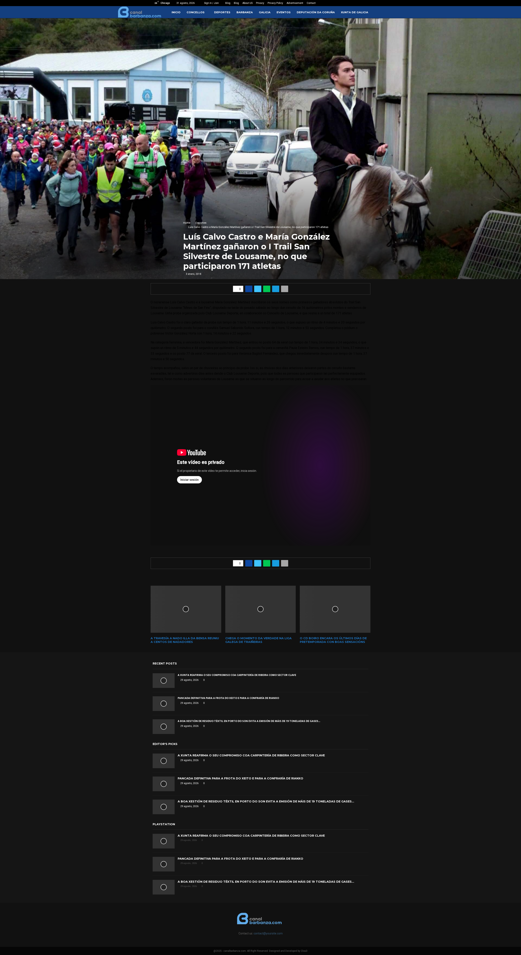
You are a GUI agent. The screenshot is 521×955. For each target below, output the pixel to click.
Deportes (222, 12)
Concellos (196, 12)
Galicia (264, 12)
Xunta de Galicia (354, 12)
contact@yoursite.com (268, 933)
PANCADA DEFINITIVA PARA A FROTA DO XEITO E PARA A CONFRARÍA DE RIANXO (228, 698)
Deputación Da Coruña (316, 12)
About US (247, 3)
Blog (227, 3)
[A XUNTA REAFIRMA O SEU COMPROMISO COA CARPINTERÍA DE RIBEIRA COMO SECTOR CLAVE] (164, 680)
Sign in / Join (211, 3)
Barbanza (244, 12)
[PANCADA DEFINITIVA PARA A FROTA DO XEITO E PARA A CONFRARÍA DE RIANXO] (164, 703)
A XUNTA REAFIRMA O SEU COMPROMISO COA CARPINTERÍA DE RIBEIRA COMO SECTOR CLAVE (237, 675)
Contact (311, 3)
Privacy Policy (275, 3)
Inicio (176, 12)
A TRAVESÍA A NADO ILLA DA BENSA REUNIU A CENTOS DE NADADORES (185, 640)
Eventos (284, 12)
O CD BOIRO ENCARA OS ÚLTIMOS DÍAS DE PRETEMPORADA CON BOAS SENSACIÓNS (333, 640)
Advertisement (295, 3)
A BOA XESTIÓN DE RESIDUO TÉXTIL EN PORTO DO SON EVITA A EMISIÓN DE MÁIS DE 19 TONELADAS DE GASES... (249, 721)
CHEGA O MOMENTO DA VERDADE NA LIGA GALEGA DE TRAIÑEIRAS (258, 640)
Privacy (260, 3)
